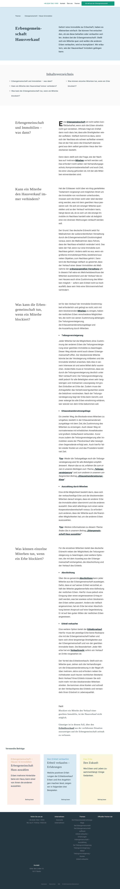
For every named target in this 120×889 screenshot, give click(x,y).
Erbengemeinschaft (76, 122)
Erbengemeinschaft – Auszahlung (82, 841)
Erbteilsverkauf (94, 629)
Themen (77, 3)
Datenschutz (52, 884)
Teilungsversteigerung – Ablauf (82, 849)
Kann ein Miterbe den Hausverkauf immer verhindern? (34, 86)
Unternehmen (59, 823)
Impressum (44, 884)
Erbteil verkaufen (82, 859)
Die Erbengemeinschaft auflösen (82, 829)
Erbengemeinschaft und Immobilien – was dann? (31, 81)
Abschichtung (86, 578)
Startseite (59, 820)
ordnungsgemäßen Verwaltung (84, 268)
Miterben (79, 160)
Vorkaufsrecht (77, 650)
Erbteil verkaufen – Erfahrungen (82, 835)
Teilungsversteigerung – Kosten (82, 855)
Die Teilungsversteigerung (82, 845)
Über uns (70, 3)
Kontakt (62, 3)
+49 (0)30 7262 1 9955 (51, 3)
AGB (59, 884)
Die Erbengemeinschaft (82, 825)
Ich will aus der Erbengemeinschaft (96, 3)
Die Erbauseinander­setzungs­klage (82, 821)
